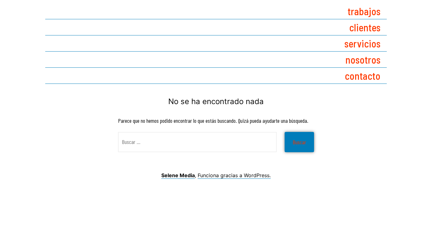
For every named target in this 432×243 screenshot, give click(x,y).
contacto (362, 76)
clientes (364, 27)
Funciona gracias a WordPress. (234, 175)
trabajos (364, 11)
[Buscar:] (197, 142)
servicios (362, 43)
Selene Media (178, 175)
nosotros (362, 59)
